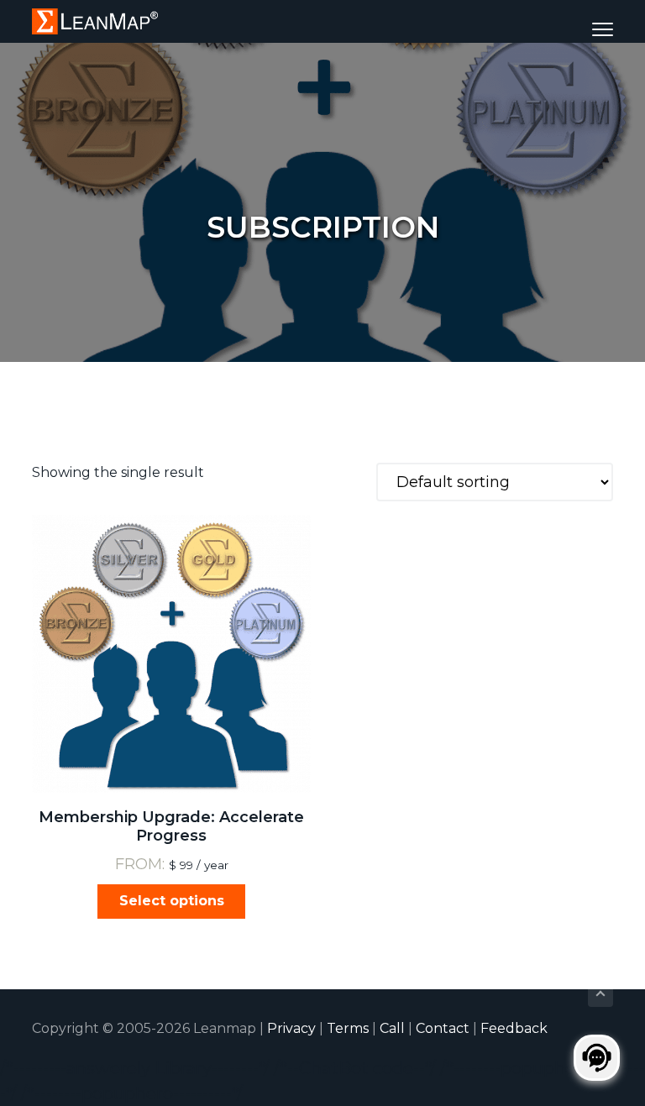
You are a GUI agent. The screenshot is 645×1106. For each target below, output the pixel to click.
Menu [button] (582, 29)
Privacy (291, 1028)
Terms (348, 1028)
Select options (171, 901)
